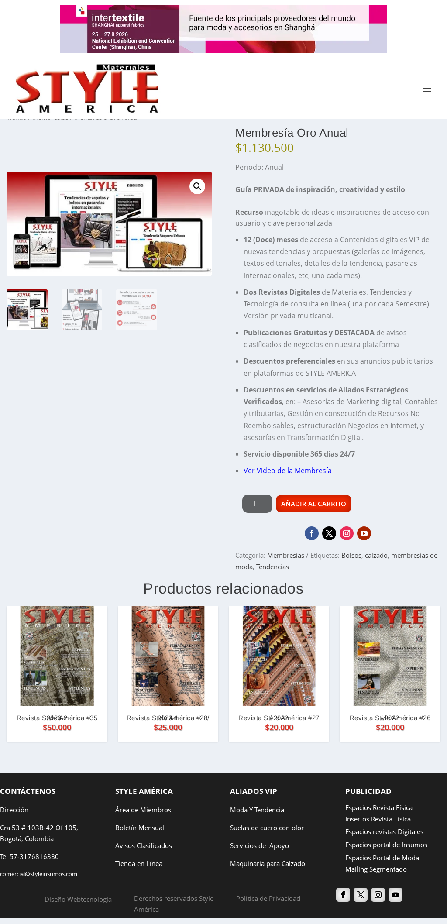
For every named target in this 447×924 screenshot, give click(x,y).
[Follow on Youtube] (364, 533)
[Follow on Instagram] (347, 533)
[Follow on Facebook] (312, 533)
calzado (376, 555)
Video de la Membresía (294, 470)
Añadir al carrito (313, 503)
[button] (197, 186)
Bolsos (351, 555)
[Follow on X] (329, 533)
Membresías (285, 555)
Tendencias (272, 566)
